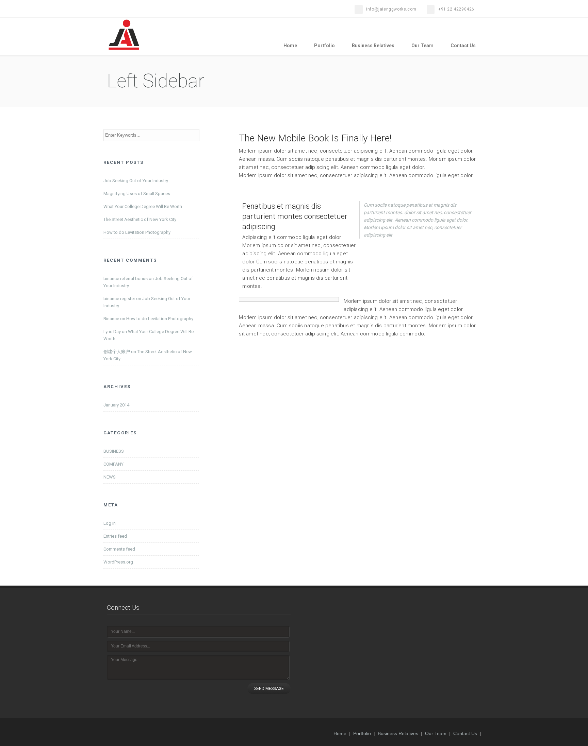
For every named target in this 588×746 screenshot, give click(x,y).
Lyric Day (112, 331)
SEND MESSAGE (269, 688)
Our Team (422, 45)
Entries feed (115, 536)
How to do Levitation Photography (136, 232)
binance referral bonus (125, 278)
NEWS (109, 477)
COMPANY (113, 464)
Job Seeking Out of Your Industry (135, 180)
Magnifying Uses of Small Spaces (136, 193)
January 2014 (116, 404)
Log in (109, 523)
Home (290, 45)
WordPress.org (118, 562)
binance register (119, 298)
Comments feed (119, 549)
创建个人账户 (116, 351)
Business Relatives (373, 45)
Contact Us (463, 45)
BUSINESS (113, 451)
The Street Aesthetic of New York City (139, 219)
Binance (111, 318)
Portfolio (324, 45)
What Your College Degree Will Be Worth (142, 206)
